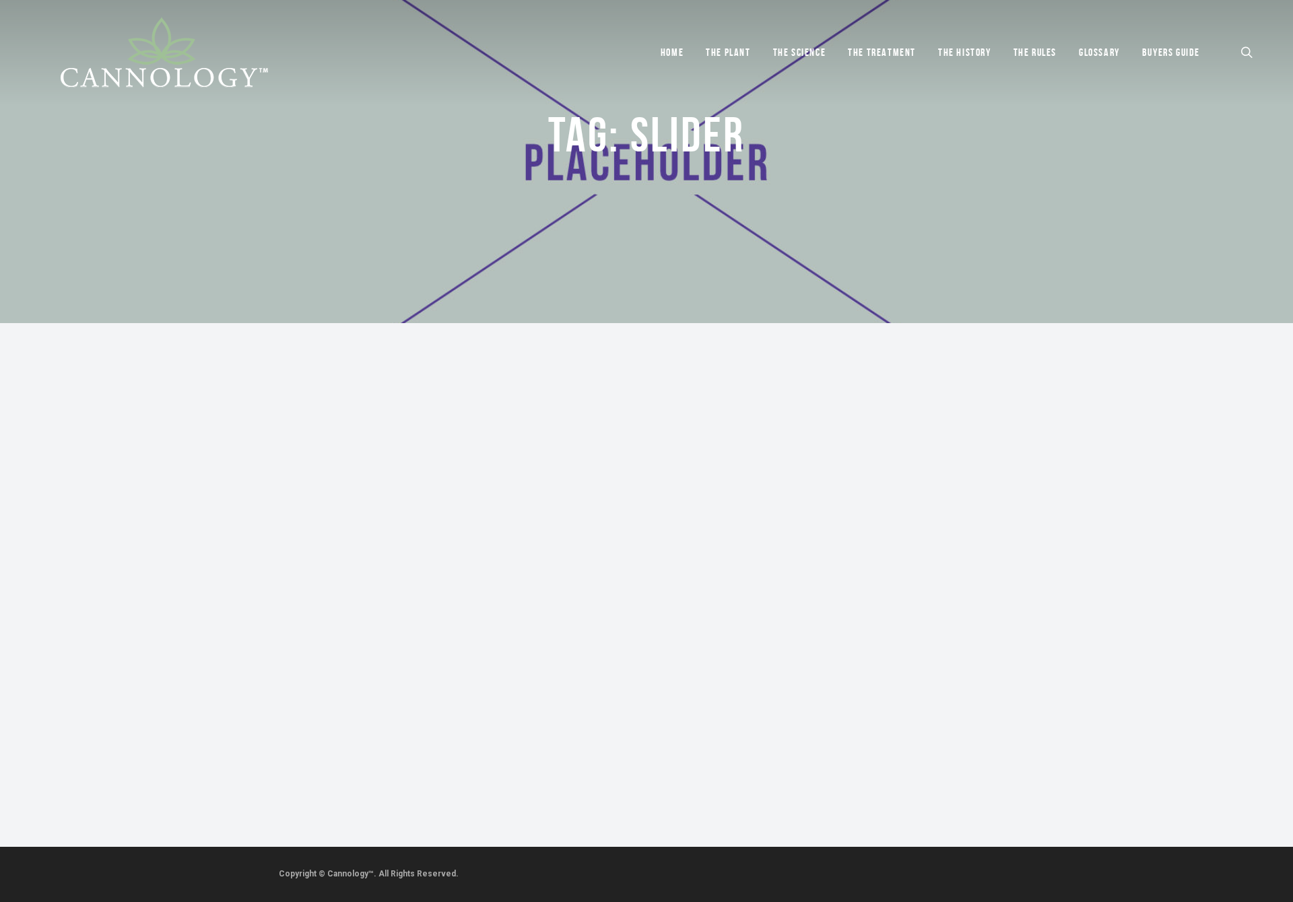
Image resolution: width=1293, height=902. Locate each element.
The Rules (1035, 52)
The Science (799, 52)
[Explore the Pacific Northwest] (133, 635)
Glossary (1099, 52)
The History (964, 52)
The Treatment (882, 52)
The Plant (728, 52)
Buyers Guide (1171, 52)
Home (672, 52)
